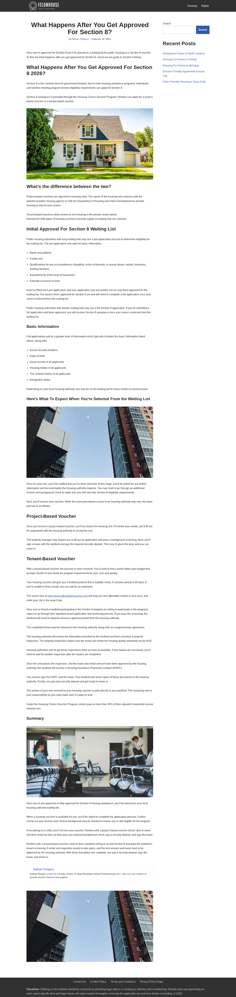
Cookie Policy (98, 981)
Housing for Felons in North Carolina (184, 53)
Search (167, 23)
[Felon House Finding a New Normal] (43, 5)
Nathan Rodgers (80, 39)
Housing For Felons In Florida (180, 59)
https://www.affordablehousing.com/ (68, 596)
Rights (205, 5)
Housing (192, 5)
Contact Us (79, 981)
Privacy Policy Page (151, 981)
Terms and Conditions (123, 981)
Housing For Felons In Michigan (181, 65)
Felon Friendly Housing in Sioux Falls (184, 81)
